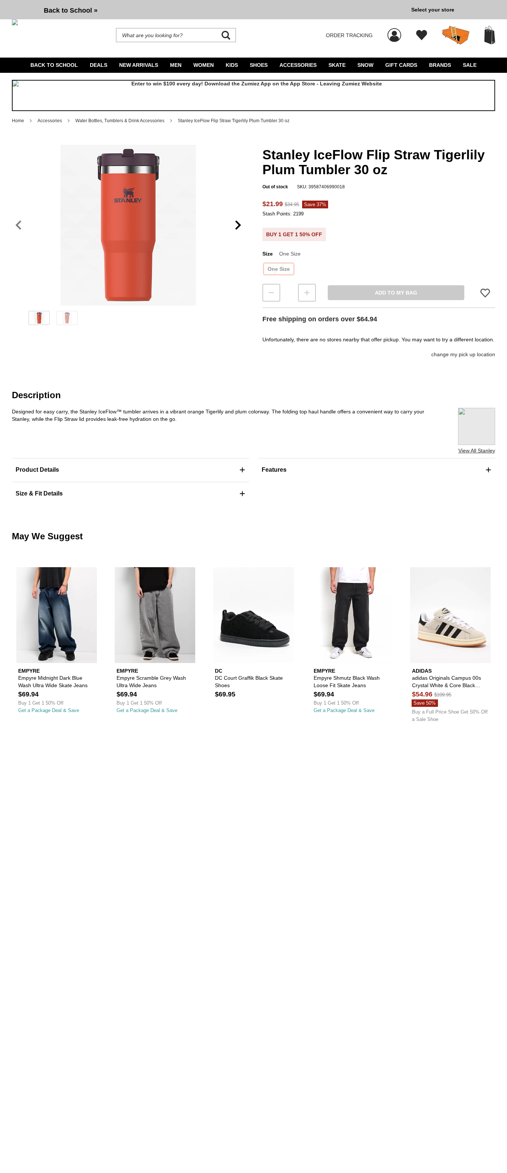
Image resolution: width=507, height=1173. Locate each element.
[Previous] (18, 224)
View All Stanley (476, 451)
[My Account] (394, 31)
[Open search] (226, 35)
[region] (128, 237)
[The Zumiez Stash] (456, 35)
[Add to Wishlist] (485, 292)
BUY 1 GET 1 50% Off (294, 234)
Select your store (432, 10)
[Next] (238, 224)
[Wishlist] (421, 35)
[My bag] (489, 35)
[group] (208, 9)
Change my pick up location (463, 354)
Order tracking (349, 35)
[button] (128, 225)
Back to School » (71, 10)
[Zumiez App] (253, 95)
